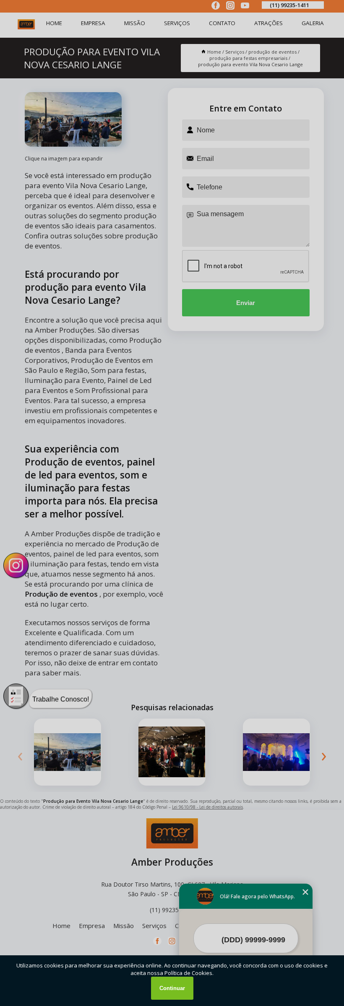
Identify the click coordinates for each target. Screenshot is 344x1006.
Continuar (172, 988)
